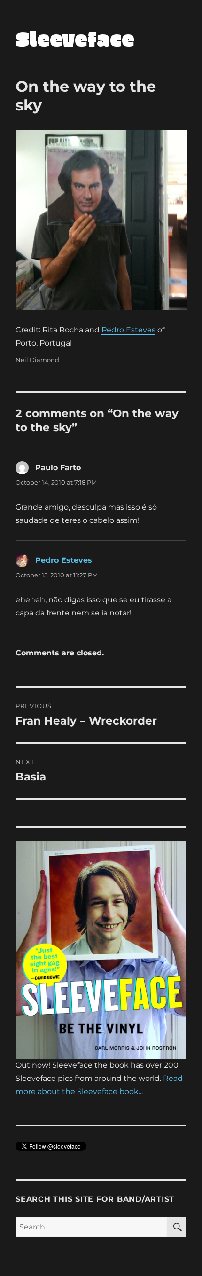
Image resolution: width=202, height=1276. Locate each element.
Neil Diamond (37, 359)
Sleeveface (75, 38)
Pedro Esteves (128, 329)
